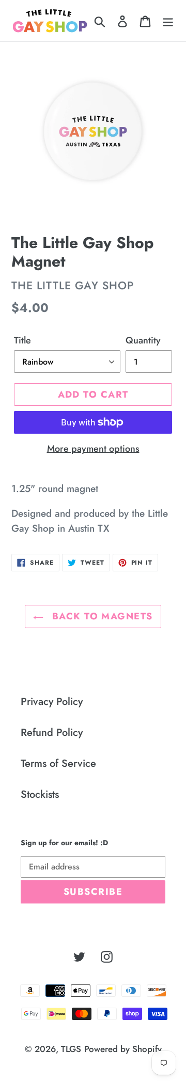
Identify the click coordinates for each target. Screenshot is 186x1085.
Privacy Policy (52, 701)
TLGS (71, 1049)
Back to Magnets (100, 616)
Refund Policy (52, 732)
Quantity (143, 340)
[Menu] (168, 21)
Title (22, 340)
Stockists (40, 794)
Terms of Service (58, 763)
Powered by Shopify (123, 1049)
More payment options (93, 448)
